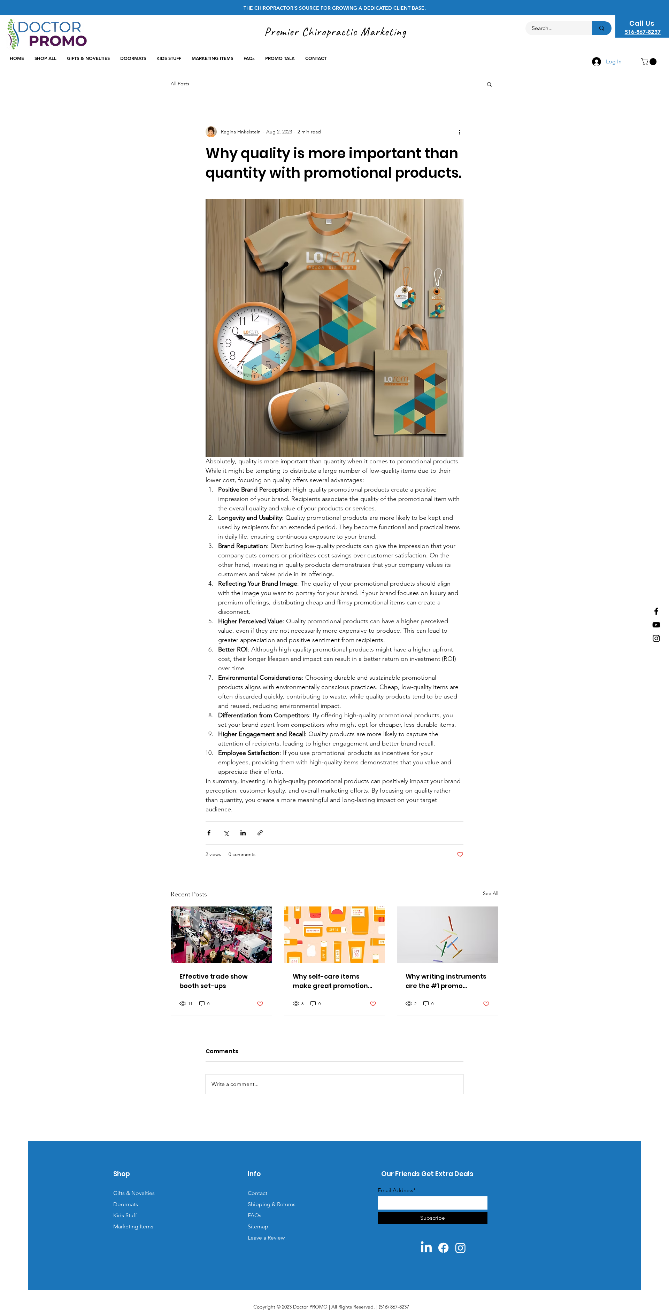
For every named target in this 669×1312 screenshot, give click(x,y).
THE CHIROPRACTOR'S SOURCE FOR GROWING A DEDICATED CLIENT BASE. (335, 8)
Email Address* (397, 1190)
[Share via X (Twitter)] (226, 832)
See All (490, 893)
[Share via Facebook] (209, 832)
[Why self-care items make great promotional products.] (334, 934)
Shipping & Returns (271, 1204)
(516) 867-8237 (394, 1307)
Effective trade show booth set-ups (213, 981)
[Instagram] (656, 638)
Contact (257, 1193)
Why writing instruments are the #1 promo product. (446, 981)
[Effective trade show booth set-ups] (221, 934)
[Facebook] (656, 611)
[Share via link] (260, 832)
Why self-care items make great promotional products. (333, 981)
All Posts (180, 83)
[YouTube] (656, 625)
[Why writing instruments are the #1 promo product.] (447, 934)
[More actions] (459, 132)
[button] (649, 61)
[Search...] (602, 28)
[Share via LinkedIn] (243, 832)
